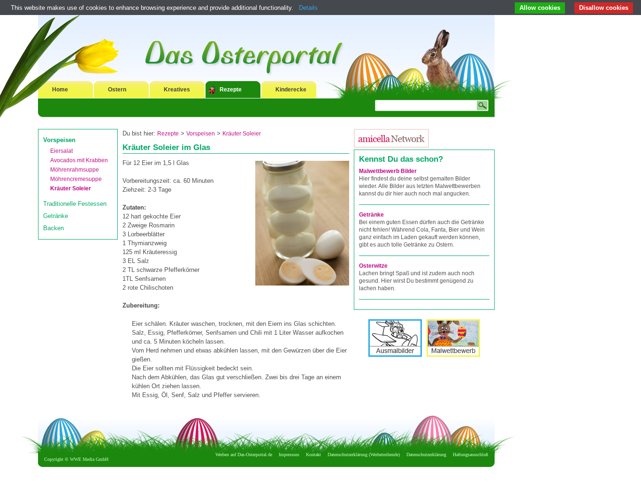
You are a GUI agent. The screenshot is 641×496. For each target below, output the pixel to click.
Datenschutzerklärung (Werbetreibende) (364, 454)
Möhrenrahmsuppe (74, 169)
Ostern (117, 89)
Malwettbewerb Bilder (388, 171)
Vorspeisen (59, 139)
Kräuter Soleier (70, 188)
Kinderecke (290, 89)
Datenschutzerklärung (426, 454)
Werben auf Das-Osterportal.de (243, 454)
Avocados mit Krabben (79, 160)
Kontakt (313, 454)
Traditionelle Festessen (75, 203)
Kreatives (177, 89)
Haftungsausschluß (470, 454)
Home (60, 89)
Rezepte (231, 89)
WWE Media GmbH (89, 459)
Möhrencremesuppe (76, 179)
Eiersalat (61, 151)
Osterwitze (373, 266)
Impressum (289, 454)
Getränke (55, 215)
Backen (53, 228)
